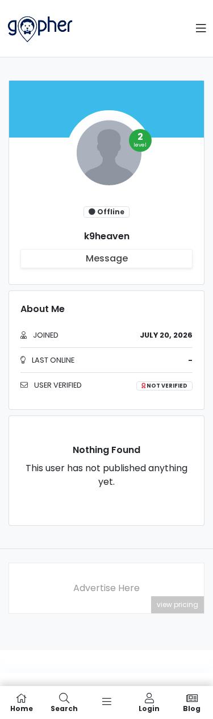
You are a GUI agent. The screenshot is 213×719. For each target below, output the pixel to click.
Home (21, 708)
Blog (192, 708)
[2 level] (107, 156)
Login (149, 708)
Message (107, 258)
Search (64, 708)
